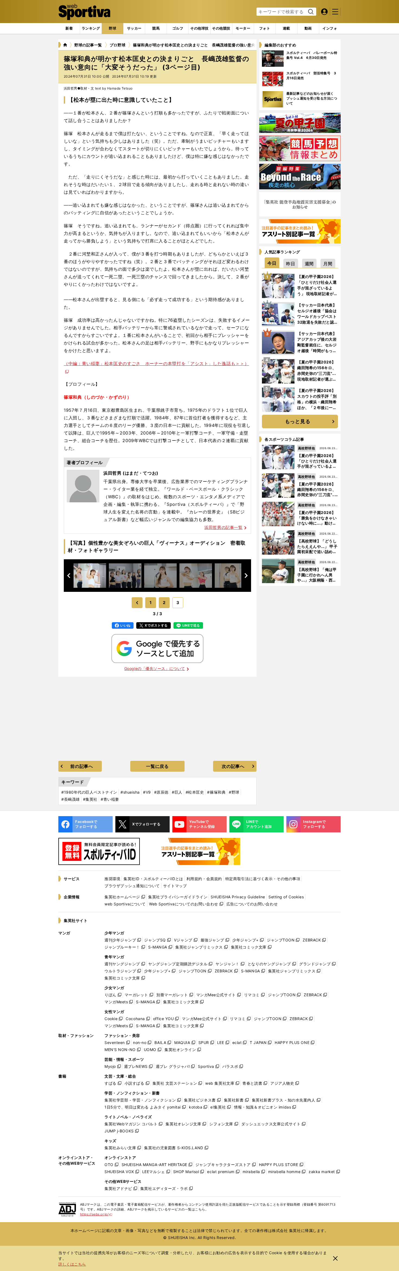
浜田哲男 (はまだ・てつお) (131, 473)
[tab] (112, 28)
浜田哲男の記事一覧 (223, 527)
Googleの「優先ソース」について (154, 668)
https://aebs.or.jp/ (96, 1214)
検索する (310, 11)
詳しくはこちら (72, 1264)
